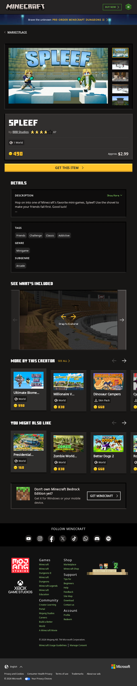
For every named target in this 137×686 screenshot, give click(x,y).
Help (66, 587)
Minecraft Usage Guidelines (53, 645)
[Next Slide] (124, 361)
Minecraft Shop (71, 568)
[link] (28, 538)
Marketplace (17, 32)
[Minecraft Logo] (25, 7)
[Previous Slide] (114, 361)
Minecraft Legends (48, 585)
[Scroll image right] (121, 320)
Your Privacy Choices (41, 678)
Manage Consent (78, 645)
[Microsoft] (120, 666)
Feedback (68, 591)
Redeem (68, 619)
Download (69, 600)
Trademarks (77, 673)
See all (62, 360)
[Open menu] (128, 7)
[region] (68, 320)
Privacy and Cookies (14, 673)
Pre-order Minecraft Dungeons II (78, 19)
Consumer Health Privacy (39, 673)
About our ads (94, 673)
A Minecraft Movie (48, 630)
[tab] (120, 53)
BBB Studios (20, 132)
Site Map (68, 596)
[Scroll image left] (15, 320)
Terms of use (62, 673)
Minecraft (44, 564)
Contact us (69, 604)
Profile (67, 615)
